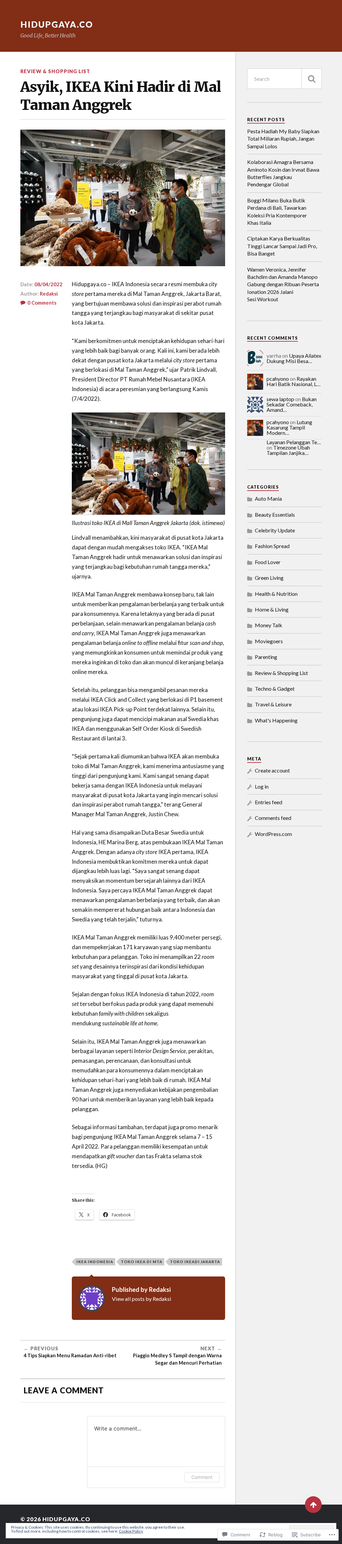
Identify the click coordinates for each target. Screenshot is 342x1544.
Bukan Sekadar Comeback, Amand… (292, 404)
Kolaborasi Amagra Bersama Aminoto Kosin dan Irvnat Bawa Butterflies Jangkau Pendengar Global (283, 173)
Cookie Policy (131, 1531)
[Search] (312, 78)
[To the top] (313, 1504)
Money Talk (268, 625)
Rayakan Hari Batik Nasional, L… (294, 381)
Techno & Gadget (275, 688)
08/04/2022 (48, 284)
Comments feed (273, 818)
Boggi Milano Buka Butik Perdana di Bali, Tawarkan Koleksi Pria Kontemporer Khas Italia (277, 211)
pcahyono (278, 378)
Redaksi (49, 294)
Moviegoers (269, 641)
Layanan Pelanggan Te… (294, 442)
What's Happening (276, 720)
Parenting (266, 657)
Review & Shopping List (55, 71)
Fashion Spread (272, 546)
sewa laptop (280, 399)
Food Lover (268, 562)
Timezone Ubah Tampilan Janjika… (288, 450)
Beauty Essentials (275, 514)
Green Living (269, 577)
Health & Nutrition (276, 593)
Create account (272, 770)
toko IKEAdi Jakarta (195, 1261)
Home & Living (272, 609)
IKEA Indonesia (94, 1261)
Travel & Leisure (273, 704)
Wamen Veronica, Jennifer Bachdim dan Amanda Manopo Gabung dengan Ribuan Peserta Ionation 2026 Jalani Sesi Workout (283, 284)
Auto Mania (268, 498)
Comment (201, 1477)
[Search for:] (284, 78)
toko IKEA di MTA (141, 1261)
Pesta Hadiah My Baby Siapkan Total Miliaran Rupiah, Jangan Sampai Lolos (283, 138)
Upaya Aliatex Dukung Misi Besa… (294, 358)
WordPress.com (273, 834)
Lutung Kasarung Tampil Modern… (289, 427)
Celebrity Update (275, 530)
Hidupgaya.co (56, 24)
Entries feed (268, 802)
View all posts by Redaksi (141, 1299)
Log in (262, 786)
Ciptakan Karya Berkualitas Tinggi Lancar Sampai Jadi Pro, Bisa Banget (282, 245)
